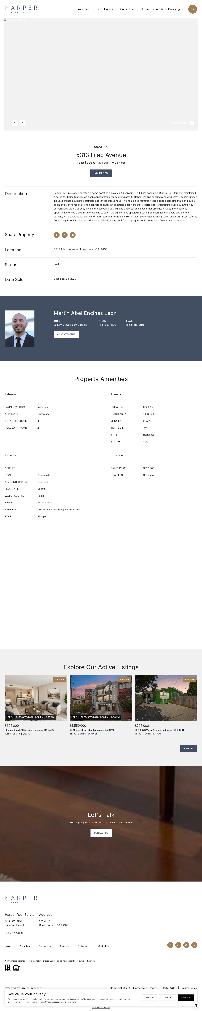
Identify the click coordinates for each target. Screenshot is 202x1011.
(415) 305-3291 (13, 921)
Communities (45, 946)
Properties (82, 9)
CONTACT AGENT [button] (66, 334)
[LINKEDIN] (178, 945)
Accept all (185, 997)
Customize (167, 997)
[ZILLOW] (186, 945)
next (22, 123)
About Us (64, 946)
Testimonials (83, 946)
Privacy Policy (188, 988)
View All (189, 748)
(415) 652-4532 (107, 324)
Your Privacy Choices (101, 1008)
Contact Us (126, 9)
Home (8, 946)
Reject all (149, 997)
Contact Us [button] (101, 833)
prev (14, 123)
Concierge (174, 9)
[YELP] (194, 945)
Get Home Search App (151, 9)
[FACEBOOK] (170, 945)
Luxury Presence (31, 988)
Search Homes (104, 9)
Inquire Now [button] (101, 173)
